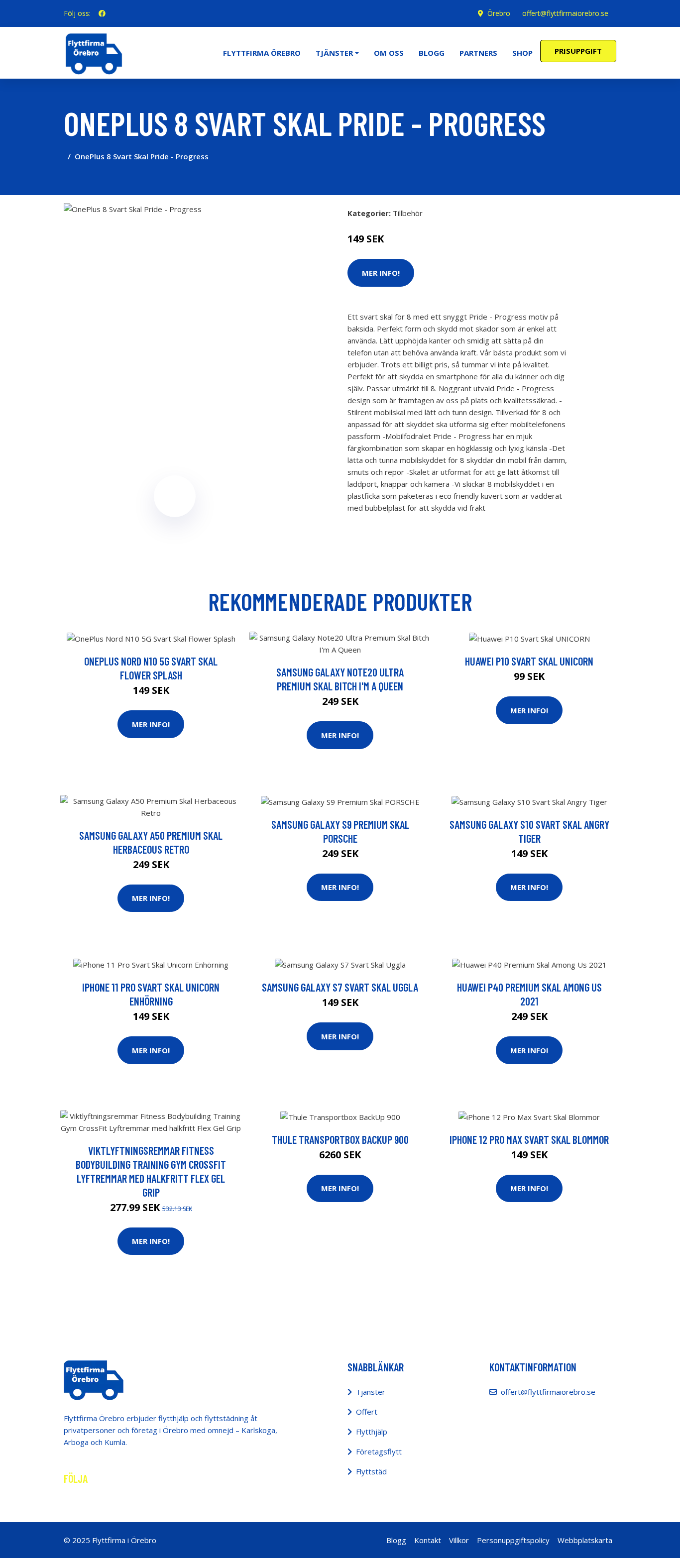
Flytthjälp (371, 1432)
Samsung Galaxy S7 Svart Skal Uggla (340, 987)
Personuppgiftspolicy (513, 1540)
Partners (478, 53)
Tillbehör (408, 213)
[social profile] (102, 13)
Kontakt (427, 1540)
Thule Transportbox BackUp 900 (340, 1139)
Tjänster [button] (334, 53)
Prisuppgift (578, 51)
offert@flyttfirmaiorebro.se (565, 13)
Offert (366, 1412)
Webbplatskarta (585, 1540)
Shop (522, 53)
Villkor (459, 1540)
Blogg (432, 53)
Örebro (498, 13)
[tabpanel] (174, 314)
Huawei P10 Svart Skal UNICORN (529, 661)
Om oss (389, 53)
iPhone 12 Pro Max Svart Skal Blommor (529, 1139)
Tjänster (370, 1392)
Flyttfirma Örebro (262, 53)
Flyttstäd (371, 1471)
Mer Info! (381, 273)
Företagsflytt (379, 1451)
